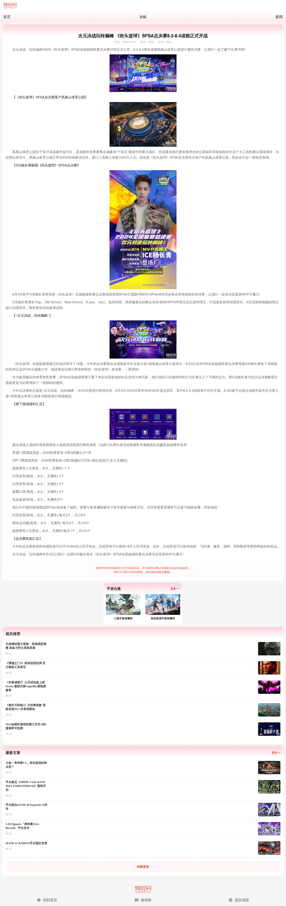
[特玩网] (143, 5)
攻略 (143, 16)
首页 (7, 16)
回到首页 (50, 899)
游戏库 (146, 899)
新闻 (279, 16)
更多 (173, 588)
